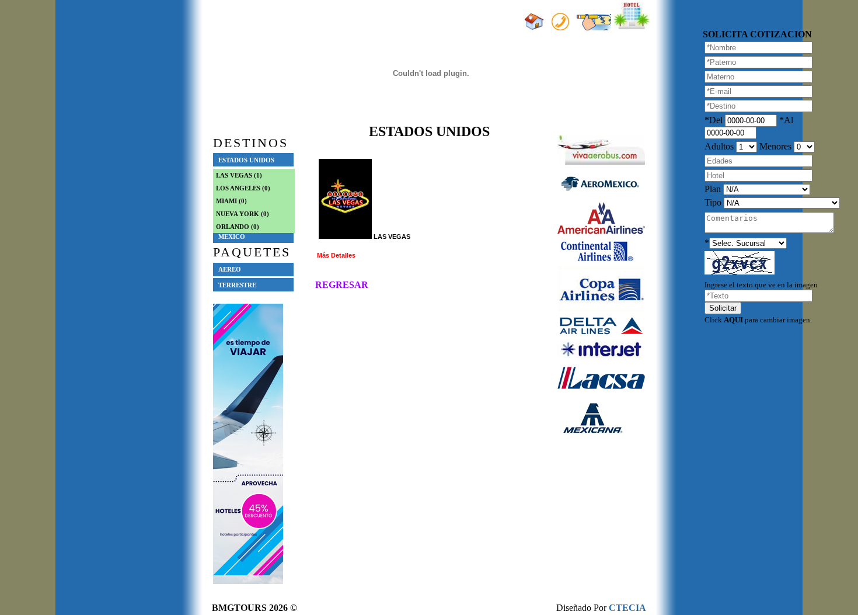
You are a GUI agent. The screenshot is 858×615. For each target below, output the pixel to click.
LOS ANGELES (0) (243, 188)
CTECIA (627, 608)
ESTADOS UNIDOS (246, 160)
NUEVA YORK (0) (242, 213)
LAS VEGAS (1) (239, 175)
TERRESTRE (237, 285)
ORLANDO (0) (237, 226)
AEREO (229, 269)
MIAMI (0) (231, 200)
